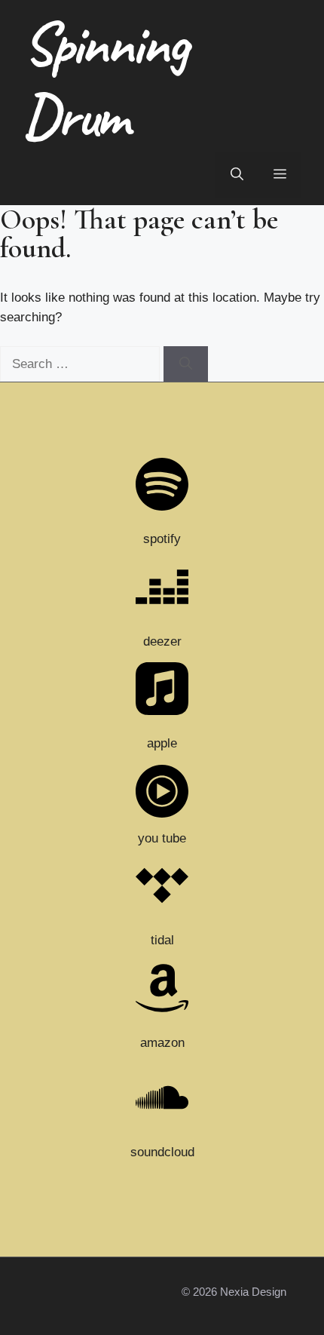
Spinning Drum (104, 79)
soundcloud (162, 1152)
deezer (162, 641)
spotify (162, 539)
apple (162, 743)
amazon (162, 1043)
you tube (162, 838)
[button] (236, 175)
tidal (162, 940)
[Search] (186, 364)
